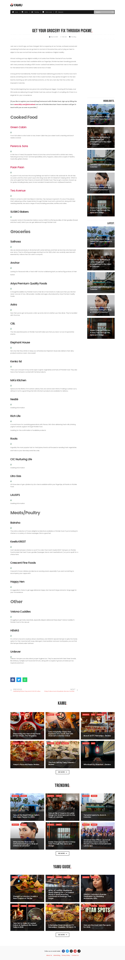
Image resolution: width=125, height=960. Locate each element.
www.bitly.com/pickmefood (24, 104)
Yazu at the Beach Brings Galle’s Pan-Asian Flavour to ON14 (26, 816)
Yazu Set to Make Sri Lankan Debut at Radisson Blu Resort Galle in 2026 (25, 925)
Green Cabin (18, 127)
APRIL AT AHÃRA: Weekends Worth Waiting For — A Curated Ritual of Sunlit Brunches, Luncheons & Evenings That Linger (61, 894)
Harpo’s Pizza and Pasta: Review (26, 764)
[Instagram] (71, 951)
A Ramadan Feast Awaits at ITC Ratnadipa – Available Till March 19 (62, 926)
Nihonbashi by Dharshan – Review (97, 764)
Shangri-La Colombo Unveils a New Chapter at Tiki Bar (25, 897)
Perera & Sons (19, 146)
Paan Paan (17, 167)
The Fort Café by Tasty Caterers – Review (61, 763)
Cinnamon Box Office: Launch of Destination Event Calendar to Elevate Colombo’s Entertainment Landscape (97, 843)
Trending (73, 37)
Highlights (15, 714)
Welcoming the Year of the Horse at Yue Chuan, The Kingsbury (26, 735)
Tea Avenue (18, 190)
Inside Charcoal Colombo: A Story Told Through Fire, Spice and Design (61, 844)
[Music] (79, 951)
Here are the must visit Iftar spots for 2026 (97, 926)
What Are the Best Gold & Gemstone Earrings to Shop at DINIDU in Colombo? (25, 844)
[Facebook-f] (63, 951)
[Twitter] (67, 951)
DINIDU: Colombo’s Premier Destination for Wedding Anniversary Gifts (95, 896)
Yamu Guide (100, 714)
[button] (62, 772)
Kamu (22, 714)
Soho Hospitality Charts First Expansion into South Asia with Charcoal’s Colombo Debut (60, 734)
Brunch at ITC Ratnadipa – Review (97, 736)
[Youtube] (75, 951)
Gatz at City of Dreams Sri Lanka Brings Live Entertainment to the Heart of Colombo (61, 815)
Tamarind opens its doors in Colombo (95, 816)
